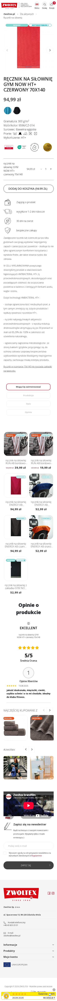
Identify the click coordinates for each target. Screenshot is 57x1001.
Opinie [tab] (28, 412)
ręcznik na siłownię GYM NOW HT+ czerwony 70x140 (13, 169)
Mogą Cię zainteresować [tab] (28, 386)
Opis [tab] (28, 403)
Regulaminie (36, 855)
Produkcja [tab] (28, 395)
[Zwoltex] (16, 6)
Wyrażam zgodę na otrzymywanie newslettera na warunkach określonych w (30, 854)
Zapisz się (26, 865)
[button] (50, 50)
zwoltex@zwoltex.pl (11, 935)
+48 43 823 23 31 (10, 925)
